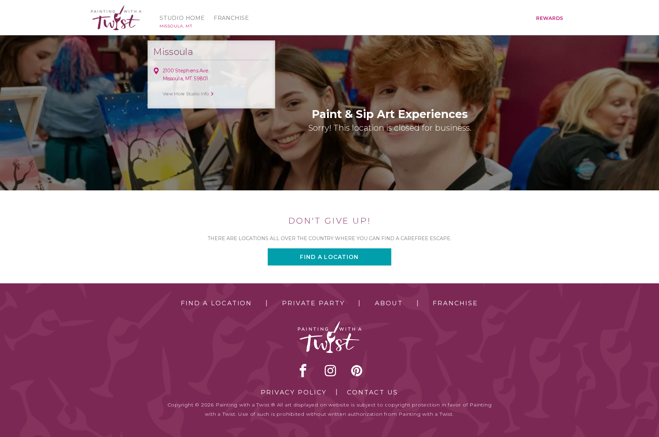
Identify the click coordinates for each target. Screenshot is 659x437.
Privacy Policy (294, 392)
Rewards (549, 18)
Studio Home (182, 18)
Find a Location (216, 303)
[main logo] (116, 8)
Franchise (231, 18)
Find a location (329, 257)
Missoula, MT (176, 25)
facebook (303, 370)
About (389, 303)
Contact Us (372, 392)
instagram (330, 370)
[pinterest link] (356, 370)
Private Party (313, 303)
